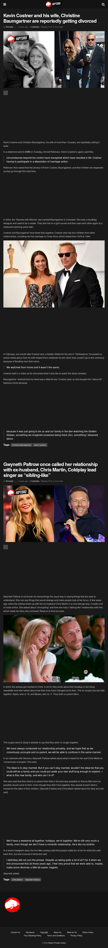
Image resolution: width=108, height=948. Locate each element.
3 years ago (23, 26)
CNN (27, 151)
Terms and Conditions (56, 935)
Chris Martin (17, 879)
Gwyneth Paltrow (33, 879)
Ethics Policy (88, 932)
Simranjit (9, 26)
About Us (57, 932)
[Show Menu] (4, 4)
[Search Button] (103, 4)
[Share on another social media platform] (5, 93)
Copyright (44, 932)
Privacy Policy (76, 935)
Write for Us (72, 932)
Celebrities (35, 27)
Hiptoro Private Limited (57, 943)
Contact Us (15, 932)
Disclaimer (30, 932)
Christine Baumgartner (21, 445)
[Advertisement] (54, 118)
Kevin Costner (40, 445)
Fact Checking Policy (32, 935)
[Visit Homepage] (54, 4)
